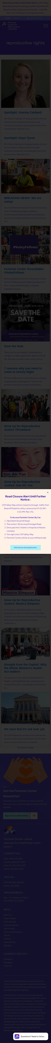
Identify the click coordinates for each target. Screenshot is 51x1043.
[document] (25, 521)
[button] (48, 492)
